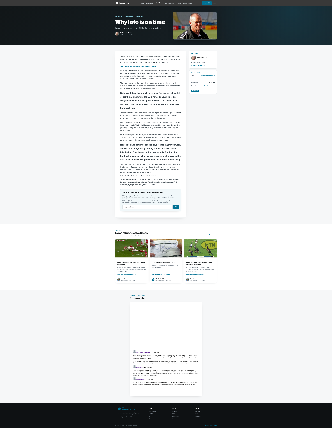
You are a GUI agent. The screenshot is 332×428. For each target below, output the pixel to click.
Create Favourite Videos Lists (163, 262)
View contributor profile (198, 65)
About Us (174, 411)
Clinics (179, 3)
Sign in (215, 3)
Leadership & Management (133, 16)
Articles (158, 3)
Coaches (151, 419)
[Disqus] (166, 326)
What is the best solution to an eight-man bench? (131, 264)
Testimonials (175, 416)
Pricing (142, 3)
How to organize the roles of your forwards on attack (199, 264)
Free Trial (207, 3)
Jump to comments (209, 85)
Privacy (207, 425)
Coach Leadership (168, 3)
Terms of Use (213, 425)
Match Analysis (187, 3)
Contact (174, 419)
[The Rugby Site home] (122, 3)
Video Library (150, 3)
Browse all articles (209, 235)
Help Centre (198, 416)
